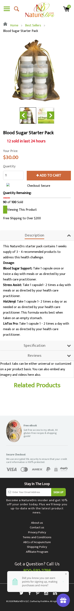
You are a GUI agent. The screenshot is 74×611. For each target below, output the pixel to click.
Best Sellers (33, 25)
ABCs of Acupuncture (37, 542)
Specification (34, 345)
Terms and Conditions (37, 537)
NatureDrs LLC (21, 601)
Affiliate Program (37, 551)
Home (13, 25)
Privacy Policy (37, 532)
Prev (23, 115)
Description (34, 235)
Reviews (34, 355)
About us (37, 522)
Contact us (37, 527)
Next (50, 115)
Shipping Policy (37, 546)
